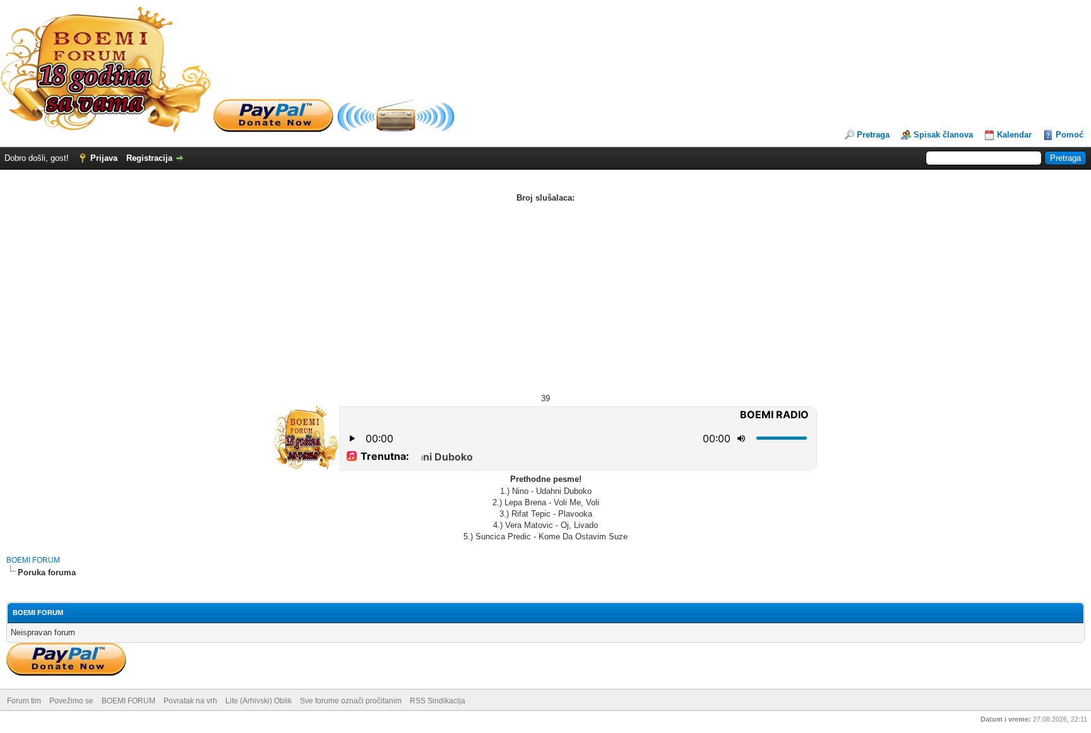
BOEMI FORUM (33, 560)
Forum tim (24, 700)
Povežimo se (71, 700)
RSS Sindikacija (437, 700)
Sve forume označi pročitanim (351, 700)
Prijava (103, 158)
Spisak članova (943, 134)
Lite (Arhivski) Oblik (258, 700)
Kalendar (1014, 134)
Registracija (149, 158)
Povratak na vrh (190, 700)
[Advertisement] (545, 298)
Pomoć (1069, 134)
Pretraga (873, 134)
